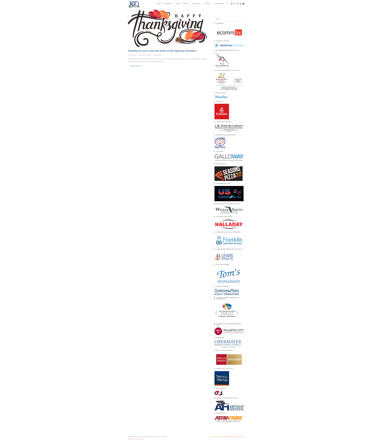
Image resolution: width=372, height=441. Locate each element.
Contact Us (222, 436)
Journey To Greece (239, 436)
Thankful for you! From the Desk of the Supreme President (162, 50)
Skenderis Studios (139, 439)
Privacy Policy (213, 436)
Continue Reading (135, 66)
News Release (158, 55)
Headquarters (133, 55)
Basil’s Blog (229, 436)
